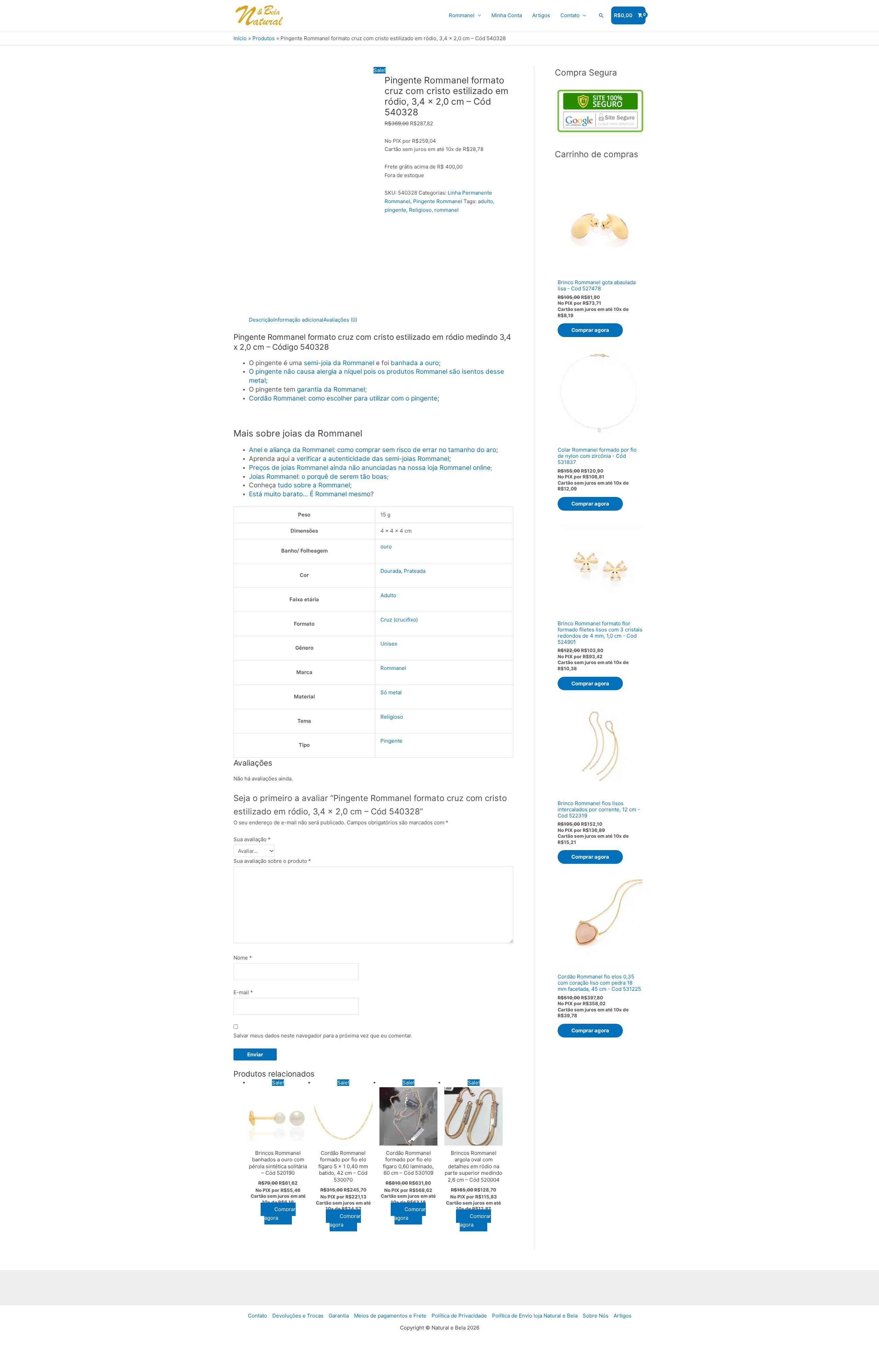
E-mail (243, 992)
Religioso (420, 210)
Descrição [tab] (261, 319)
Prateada (414, 571)
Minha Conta (506, 15)
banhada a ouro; (416, 363)
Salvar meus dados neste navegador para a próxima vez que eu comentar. (322, 1035)
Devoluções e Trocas (297, 1315)
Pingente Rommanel (437, 201)
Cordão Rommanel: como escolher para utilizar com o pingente (343, 398)
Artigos (541, 15)
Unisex (388, 643)
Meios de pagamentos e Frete (390, 1315)
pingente (395, 210)
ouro (386, 546)
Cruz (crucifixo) (399, 619)
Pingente (391, 741)
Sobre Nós (595, 1315)
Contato (570, 15)
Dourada (390, 571)
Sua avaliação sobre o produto (272, 861)
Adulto (388, 595)
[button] (601, 15)
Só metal (391, 692)
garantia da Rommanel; (332, 389)
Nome (242, 957)
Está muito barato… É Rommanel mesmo (309, 494)
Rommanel (462, 15)
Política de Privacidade (459, 1315)
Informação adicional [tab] (298, 319)
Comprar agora (280, 1213)
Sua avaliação (252, 839)
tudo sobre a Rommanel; (315, 485)
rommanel (446, 210)
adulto (485, 201)
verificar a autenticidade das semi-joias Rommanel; (374, 459)
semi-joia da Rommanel (339, 363)
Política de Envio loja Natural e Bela (535, 1315)
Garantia (339, 1315)
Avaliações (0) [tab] (340, 319)
